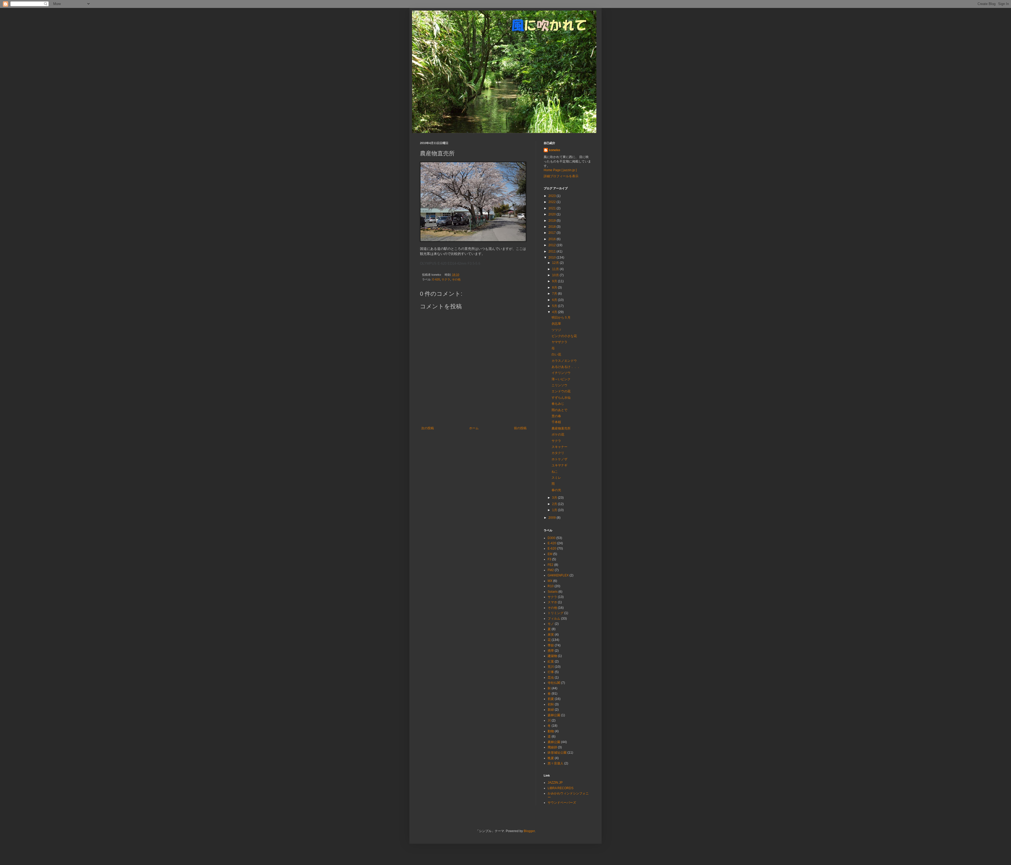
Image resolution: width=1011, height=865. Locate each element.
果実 (551, 634)
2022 (552, 202)
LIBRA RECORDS (560, 788)
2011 (552, 251)
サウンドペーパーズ (562, 802)
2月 (555, 504)
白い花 (556, 354)
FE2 (550, 565)
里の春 (556, 416)
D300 (552, 538)
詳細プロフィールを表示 (561, 176)
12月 (556, 263)
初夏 (551, 699)
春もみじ (558, 404)
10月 (556, 275)
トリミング (555, 613)
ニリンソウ (559, 385)
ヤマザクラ (559, 342)
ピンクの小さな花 (564, 336)
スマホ (552, 602)
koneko (554, 150)
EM (550, 554)
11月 (556, 269)
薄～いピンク (561, 379)
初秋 (551, 704)
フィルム (554, 618)
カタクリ (558, 453)
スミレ (556, 478)
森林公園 (554, 715)
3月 (555, 498)
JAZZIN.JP (555, 782)
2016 (552, 239)
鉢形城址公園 (557, 752)
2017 (552, 233)
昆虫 (551, 677)
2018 (552, 227)
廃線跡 (552, 747)
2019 (552, 221)
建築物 (552, 656)
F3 (549, 559)
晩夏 (551, 758)
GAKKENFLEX (558, 575)
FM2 (551, 570)
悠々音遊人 (555, 763)
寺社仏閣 (554, 683)
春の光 (556, 490)
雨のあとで (559, 410)
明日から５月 (561, 317)
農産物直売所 (561, 428)
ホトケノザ (559, 459)
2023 (552, 196)
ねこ (555, 471)
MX (550, 581)
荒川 (551, 667)
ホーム (474, 428)
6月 (555, 300)
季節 (551, 645)
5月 (555, 306)
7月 (555, 293)
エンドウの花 (561, 391)
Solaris (553, 592)
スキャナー (559, 447)
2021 (552, 208)
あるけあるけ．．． (566, 367)
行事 (551, 672)
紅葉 (551, 661)
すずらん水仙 (561, 397)
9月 (555, 281)
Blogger (529, 831)
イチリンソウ (561, 373)
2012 (552, 245)
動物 (551, 731)
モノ (551, 624)
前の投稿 (520, 428)
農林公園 (554, 742)
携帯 (551, 651)
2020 (552, 214)
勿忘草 (556, 323)
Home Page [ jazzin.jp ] (560, 170)
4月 (555, 312)
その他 (456, 279)
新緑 (551, 709)
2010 (552, 257)
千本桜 (556, 422)
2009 (552, 518)
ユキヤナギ (559, 465)
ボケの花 (558, 434)
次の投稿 (427, 428)
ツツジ (556, 330)
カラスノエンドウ (564, 361)
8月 (555, 287)
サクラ (446, 279)
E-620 (436, 279)
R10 (551, 586)
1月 (555, 510)
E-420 (552, 543)
